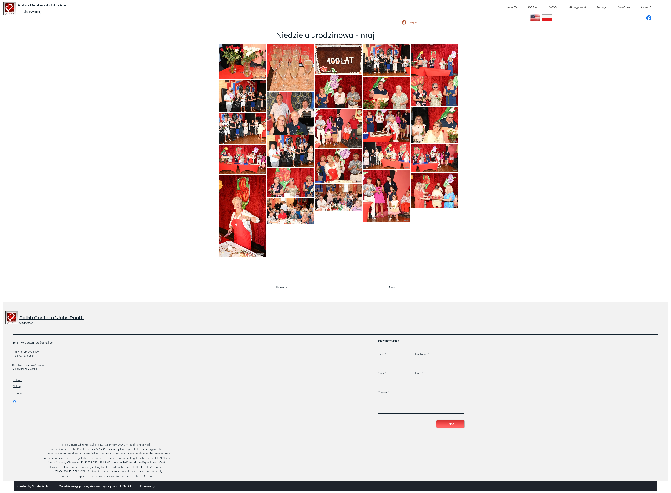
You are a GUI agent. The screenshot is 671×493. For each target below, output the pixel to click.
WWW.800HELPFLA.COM (71, 471)
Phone (381, 373)
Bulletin (17, 380)
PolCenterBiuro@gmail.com (38, 342)
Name (381, 354)
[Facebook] (648, 17)
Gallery (17, 386)
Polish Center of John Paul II (45, 5)
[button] (532, 7)
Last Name (421, 354)
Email (418, 373)
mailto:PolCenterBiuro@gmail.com (135, 462)
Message (383, 392)
